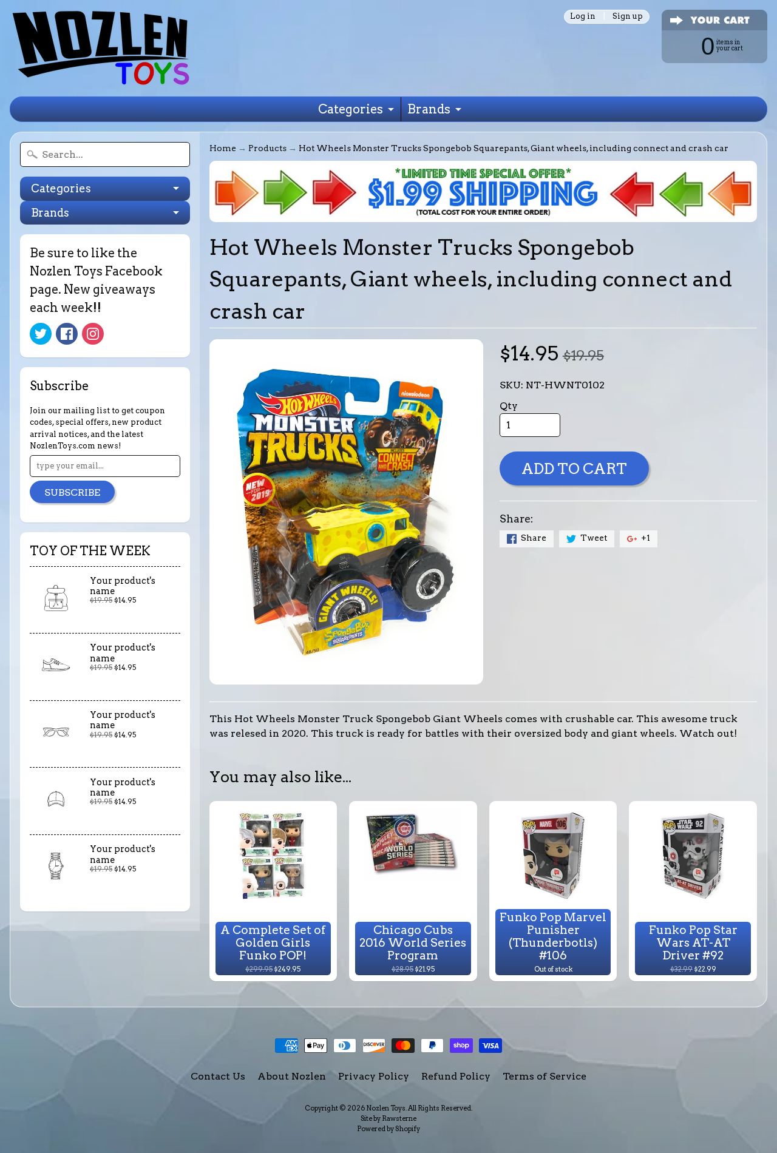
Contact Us (218, 1076)
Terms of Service (544, 1076)
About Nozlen (291, 1076)
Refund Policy (455, 1076)
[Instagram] (93, 334)
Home (222, 148)
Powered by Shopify (388, 1128)
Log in (582, 17)
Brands (428, 109)
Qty (509, 405)
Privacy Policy (373, 1076)
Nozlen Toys (385, 1108)
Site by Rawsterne (388, 1118)
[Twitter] (41, 334)
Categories (350, 109)
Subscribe (72, 492)
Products (267, 148)
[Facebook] (67, 334)
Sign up (627, 17)
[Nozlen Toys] (101, 48)
